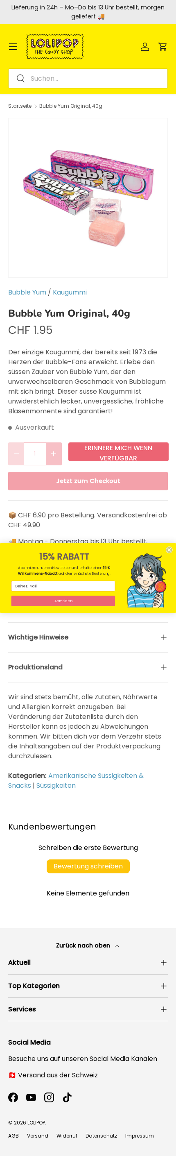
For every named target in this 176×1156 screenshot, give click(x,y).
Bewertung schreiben (88, 866)
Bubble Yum (27, 292)
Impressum (139, 1135)
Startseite (20, 106)
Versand (37, 1135)
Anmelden (63, 600)
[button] (163, 47)
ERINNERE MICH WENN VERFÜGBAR (118, 452)
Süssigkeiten (56, 785)
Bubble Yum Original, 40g (70, 106)
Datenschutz (101, 1135)
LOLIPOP (36, 1122)
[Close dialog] (169, 549)
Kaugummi (70, 292)
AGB (13, 1135)
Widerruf (66, 1135)
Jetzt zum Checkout (88, 481)
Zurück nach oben (84, 945)
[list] (88, 197)
